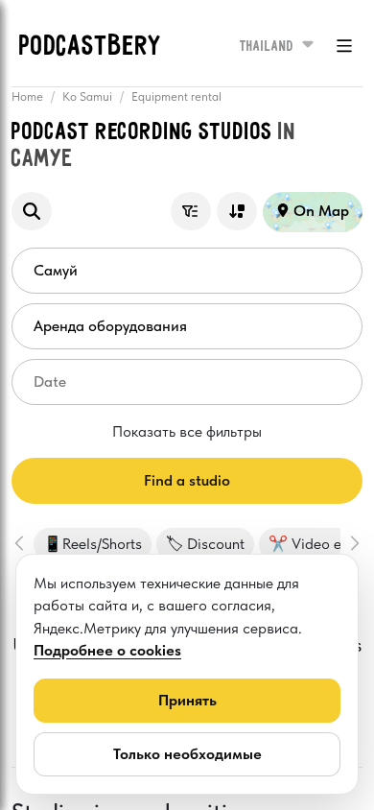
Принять (187, 700)
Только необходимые (187, 754)
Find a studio (187, 480)
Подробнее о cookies (107, 650)
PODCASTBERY (90, 47)
